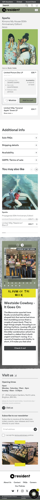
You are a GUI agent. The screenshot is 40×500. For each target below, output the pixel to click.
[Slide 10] (36, 232)
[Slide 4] (14, 232)
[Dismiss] (37, 490)
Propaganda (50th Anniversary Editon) (17, 216)
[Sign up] (35, 429)
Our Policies (20, 486)
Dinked (19, 2)
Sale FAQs (7, 137)
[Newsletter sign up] (34, 494)
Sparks (6, 18)
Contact (17, 482)
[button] (20, 224)
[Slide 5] (18, 232)
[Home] (11, 10)
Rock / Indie (12, 68)
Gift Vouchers (7, 2)
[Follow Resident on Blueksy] (13, 491)
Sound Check (31, 2)
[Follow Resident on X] (27, 491)
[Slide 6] (22, 232)
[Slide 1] (4, 232)
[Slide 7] (25, 232)
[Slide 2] (7, 232)
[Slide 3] (11, 232)
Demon (4, 27)
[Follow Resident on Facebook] (17, 491)
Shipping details (10, 145)
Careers (33, 482)
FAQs (25, 482)
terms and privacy (21, 435)
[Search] (25, 5)
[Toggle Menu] (36, 10)
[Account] (32, 5)
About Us (7, 482)
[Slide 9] (32, 232)
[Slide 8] (29, 232)
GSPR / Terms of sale (12, 160)
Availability (8, 152)
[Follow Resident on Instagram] (22, 491)
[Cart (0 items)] (36, 5)
